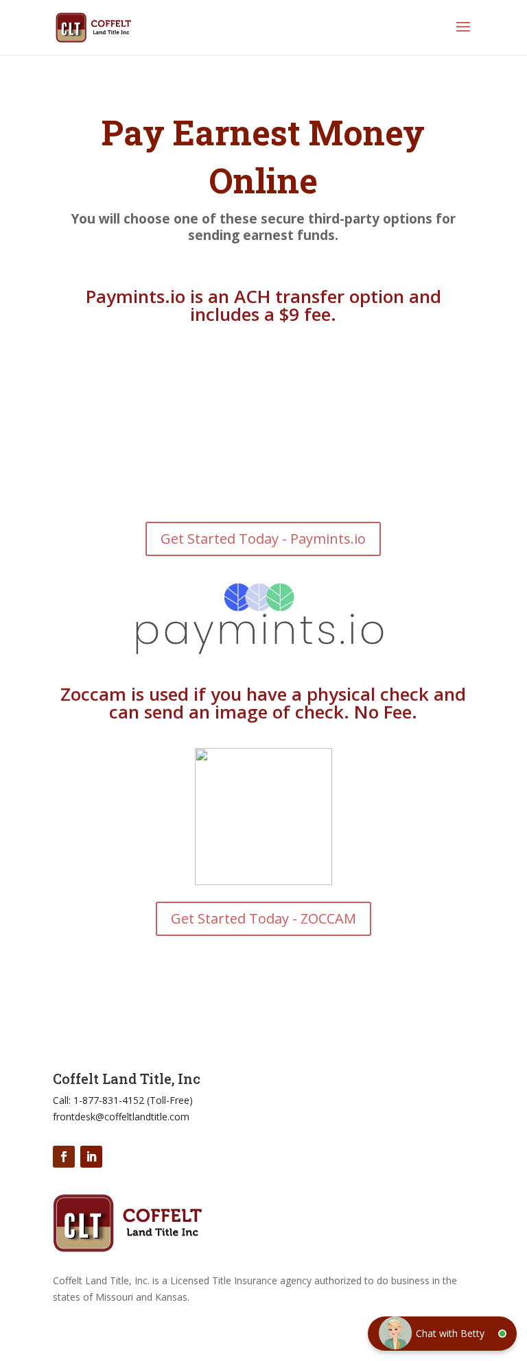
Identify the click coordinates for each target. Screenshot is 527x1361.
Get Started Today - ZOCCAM (263, 918)
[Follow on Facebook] (64, 1157)
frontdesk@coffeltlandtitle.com (121, 1116)
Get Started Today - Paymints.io (263, 538)
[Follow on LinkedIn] (91, 1157)
